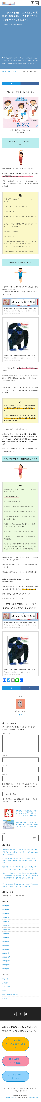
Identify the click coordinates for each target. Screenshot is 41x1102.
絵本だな (16, 58)
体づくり (31, 60)
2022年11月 (6, 961)
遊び (27, 63)
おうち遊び (25, 58)
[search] (32, 3)
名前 (4, 756)
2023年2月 (6, 949)
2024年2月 (6, 917)
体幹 (36, 60)
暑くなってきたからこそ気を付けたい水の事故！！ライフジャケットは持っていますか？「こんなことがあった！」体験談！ (20, 852)
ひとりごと (6, 979)
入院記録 (5, 983)
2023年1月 (6, 953)
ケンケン (10, 60)
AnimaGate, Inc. (33, 1097)
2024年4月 (6, 913)
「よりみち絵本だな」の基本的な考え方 (16, 1044)
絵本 (24, 63)
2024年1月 (6, 921)
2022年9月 (6, 969)
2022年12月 (6, 957)
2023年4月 (6, 941)
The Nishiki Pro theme (10, 1097)
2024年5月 (6, 910)
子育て (4, 990)
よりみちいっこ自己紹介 (15, 1076)
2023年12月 (6, 925)
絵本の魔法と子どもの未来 (15, 1061)
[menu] (37, 3)
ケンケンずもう (18, 60)
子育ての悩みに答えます (10, 994)
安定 (11, 63)
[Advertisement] (21, 41)
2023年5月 (6, 937)
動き (3, 63)
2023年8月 (6, 933)
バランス (25, 60)
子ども (7, 63)
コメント (6, 733)
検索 (3, 833)
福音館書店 (19, 63)
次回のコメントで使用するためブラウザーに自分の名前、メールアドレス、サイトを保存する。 (19, 786)
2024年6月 (6, 906)
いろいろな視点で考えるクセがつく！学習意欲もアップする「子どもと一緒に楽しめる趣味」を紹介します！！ (20, 860)
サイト (4, 774)
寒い (14, 63)
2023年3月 (6, 945)
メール (5, 765)
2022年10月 (6, 965)
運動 (31, 63)
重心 (34, 63)
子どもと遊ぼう (8, 58)
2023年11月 (6, 929)
